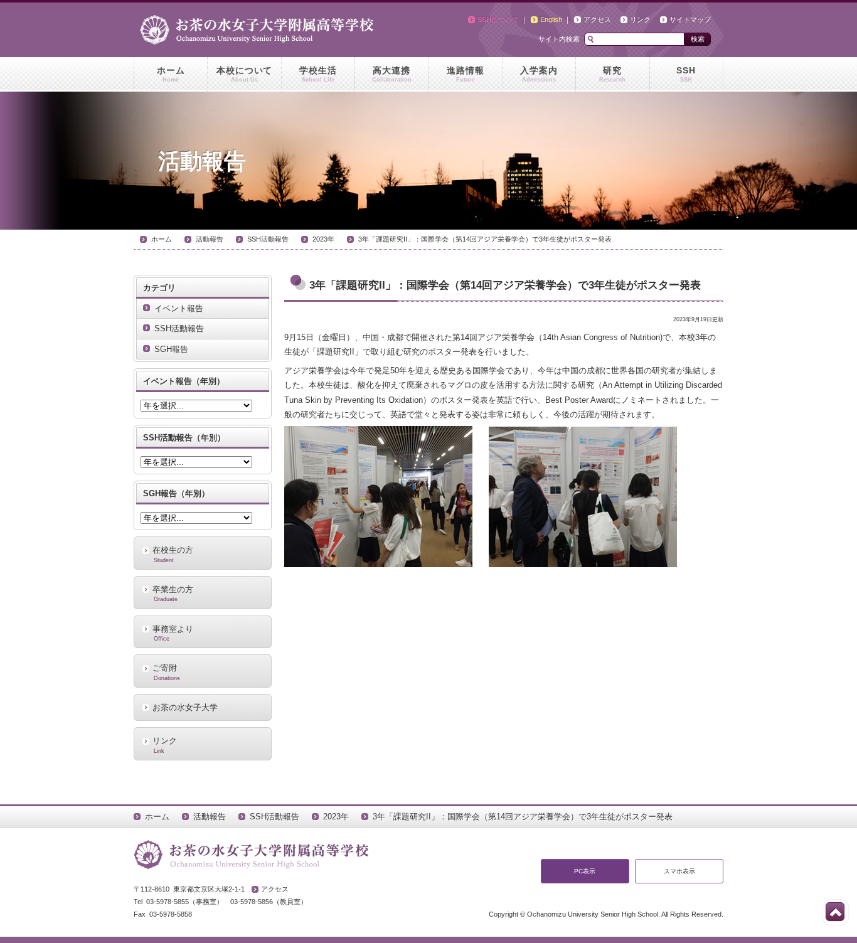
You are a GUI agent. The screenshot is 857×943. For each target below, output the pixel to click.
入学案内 (539, 74)
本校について (244, 74)
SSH (686, 74)
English (551, 19)
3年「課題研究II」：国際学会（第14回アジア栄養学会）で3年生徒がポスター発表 (485, 239)
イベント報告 (178, 308)
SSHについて (498, 19)
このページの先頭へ (835, 911)
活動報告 (209, 239)
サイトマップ (690, 19)
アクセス (597, 19)
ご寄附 (166, 672)
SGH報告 (171, 349)
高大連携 (392, 74)
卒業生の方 (172, 593)
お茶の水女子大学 (185, 707)
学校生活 (318, 74)
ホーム (171, 74)
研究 (612, 74)
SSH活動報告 (268, 239)
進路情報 (465, 74)
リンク (640, 19)
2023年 (323, 239)
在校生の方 (172, 554)
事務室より (172, 633)
